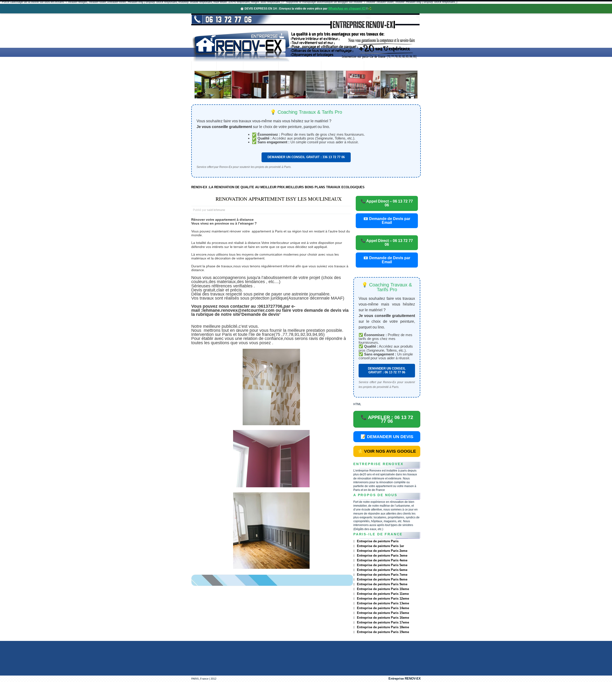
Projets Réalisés (299, 66)
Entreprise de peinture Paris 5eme (382, 565)
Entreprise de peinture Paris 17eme (383, 622)
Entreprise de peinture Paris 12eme (383, 598)
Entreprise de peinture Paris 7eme (382, 574)
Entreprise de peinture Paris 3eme (382, 555)
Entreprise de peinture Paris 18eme (383, 627)
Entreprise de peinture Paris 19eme (383, 632)
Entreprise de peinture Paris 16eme (383, 617)
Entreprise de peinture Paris (378, 541)
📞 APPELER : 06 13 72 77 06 (387, 419)
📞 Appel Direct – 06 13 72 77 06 (387, 203)
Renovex (229, 66)
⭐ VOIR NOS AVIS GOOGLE (387, 451)
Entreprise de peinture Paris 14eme (383, 608)
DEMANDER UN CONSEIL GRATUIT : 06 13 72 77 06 (387, 370)
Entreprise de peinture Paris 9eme (382, 584)
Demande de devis (342, 66)
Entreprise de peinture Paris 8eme (382, 579)
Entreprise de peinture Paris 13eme (383, 603)
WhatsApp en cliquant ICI (347, 8)
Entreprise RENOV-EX (404, 678)
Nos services (261, 66)
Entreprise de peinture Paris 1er (380, 546)
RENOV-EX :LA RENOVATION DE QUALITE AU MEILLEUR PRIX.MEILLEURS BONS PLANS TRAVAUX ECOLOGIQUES (278, 187)
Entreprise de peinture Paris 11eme (383, 594)
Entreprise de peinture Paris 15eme (383, 613)
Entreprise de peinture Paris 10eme (383, 589)
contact (377, 66)
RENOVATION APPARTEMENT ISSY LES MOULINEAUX (279, 198)
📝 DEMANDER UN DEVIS (387, 436)
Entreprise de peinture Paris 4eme (382, 560)
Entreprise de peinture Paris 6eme (382, 570)
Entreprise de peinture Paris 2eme (382, 551)
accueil (204, 66)
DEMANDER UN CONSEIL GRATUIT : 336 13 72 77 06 (306, 157)
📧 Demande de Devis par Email (386, 221)
